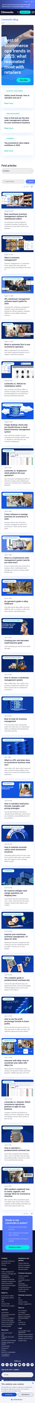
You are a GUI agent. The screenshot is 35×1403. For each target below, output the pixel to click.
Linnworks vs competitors (5, 1355)
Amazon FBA (5, 1304)
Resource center (6, 1333)
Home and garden (7, 1324)
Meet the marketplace (8, 1352)
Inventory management (8, 1274)
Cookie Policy (22, 1340)
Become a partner (24, 1267)
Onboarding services (24, 1287)
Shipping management (8, 1281)
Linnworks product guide (24, 1280)
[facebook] (2, 1364)
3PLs (3, 1302)
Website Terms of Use (25, 1338)
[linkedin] (11, 1364)
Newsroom (4, 1348)
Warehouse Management (13, 194)
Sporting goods (6, 1326)
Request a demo (25, 12)
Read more (24, 1391)
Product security (23, 1289)
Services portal (23, 1269)
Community (22, 1291)
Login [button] (25, 1)
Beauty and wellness (7, 1322)
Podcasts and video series (7, 1337)
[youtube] (19, 1364)
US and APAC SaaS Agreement (24, 1331)
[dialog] (17, 1392)
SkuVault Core (5, 1263)
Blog (2, 1335)
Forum (20, 1300)
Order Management (13, 113)
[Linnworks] (7, 12)
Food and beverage (7, 1320)
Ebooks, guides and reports (7, 1343)
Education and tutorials (8, 1340)
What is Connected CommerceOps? (24, 1317)
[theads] (28, 1364)
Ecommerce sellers (7, 1296)
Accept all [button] (9, 1394)
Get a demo (22, 1324)
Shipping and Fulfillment (13, 740)
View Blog (23, 80)
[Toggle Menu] (33, 12)
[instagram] (15, 1364)
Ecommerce (10, 138)
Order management (7, 1272)
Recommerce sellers (8, 1306)
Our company (22, 1311)
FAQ (19, 1320)
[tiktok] (23, 1364)
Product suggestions (24, 1304)
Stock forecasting (7, 1283)
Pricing (3, 1265)
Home (3, 23)
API (19, 1298)
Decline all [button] (25, 1394)
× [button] (33, 1383)
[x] (7, 1364)
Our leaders (22, 1313)
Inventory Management (14, 91)
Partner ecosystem (24, 1265)
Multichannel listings (7, 1279)
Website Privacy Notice (25, 1334)
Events (3, 1350)
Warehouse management (5, 1276)
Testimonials (5, 1346)
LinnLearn (21, 1278)
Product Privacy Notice (25, 1336)
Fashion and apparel (7, 1318)
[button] (17, 1399)
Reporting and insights (8, 1285)
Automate (7, 324)
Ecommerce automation (5, 1288)
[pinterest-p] (32, 1364)
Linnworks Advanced (7, 1261)
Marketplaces (9, 581)
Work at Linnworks (24, 1315)
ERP (2, 1300)
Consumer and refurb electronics (8, 1315)
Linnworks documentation (23, 1284)
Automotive (5, 1312)
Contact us (21, 1322)
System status (23, 1302)
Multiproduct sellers (7, 1298)
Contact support (23, 1276)
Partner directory (23, 1263)
